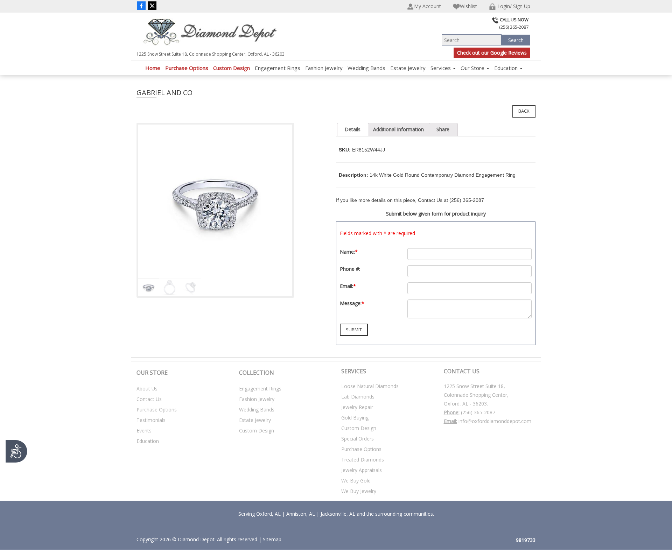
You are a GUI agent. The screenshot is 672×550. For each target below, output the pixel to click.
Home (152, 67)
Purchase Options (186, 67)
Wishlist (468, 6)
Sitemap (272, 539)
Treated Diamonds (362, 459)
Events (144, 430)
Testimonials (151, 420)
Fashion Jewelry (324, 67)
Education (506, 67)
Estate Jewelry (408, 67)
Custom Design (231, 67)
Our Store (473, 67)
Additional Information (398, 129)
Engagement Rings (277, 67)
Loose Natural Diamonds (370, 386)
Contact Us (149, 399)
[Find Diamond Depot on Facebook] (141, 5)
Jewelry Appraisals (361, 470)
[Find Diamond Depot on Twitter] (152, 5)
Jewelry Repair (357, 407)
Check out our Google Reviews (492, 52)
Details (352, 129)
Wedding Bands (366, 67)
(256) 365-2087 (478, 412)
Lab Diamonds (357, 396)
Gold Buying (355, 417)
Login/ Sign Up (513, 6)
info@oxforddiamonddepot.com (494, 421)
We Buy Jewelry (358, 491)
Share (442, 129)
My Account (427, 6)
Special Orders (357, 438)
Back (524, 111)
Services (441, 67)
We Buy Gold (356, 480)
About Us (147, 388)
